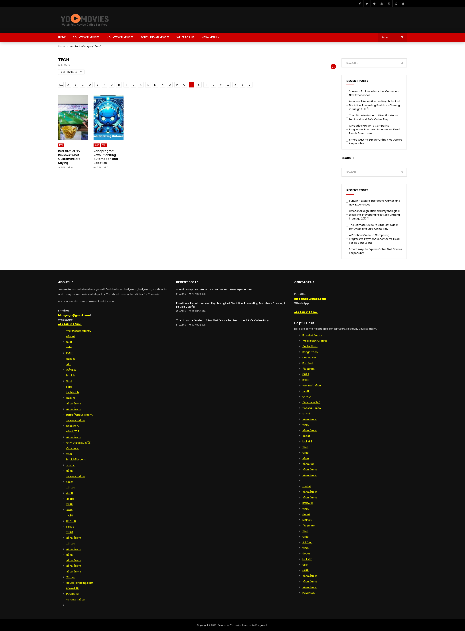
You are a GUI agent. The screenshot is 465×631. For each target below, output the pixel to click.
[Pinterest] (374, 3)
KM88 (69, 353)
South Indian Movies (155, 37)
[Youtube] (381, 3)
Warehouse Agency (78, 331)
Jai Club (307, 542)
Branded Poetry (312, 335)
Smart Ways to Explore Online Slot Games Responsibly (375, 141)
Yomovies (235, 625)
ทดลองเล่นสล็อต (75, 420)
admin (182, 293)
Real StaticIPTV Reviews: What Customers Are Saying (69, 157)
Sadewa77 (73, 426)
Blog (96, 145)
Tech (61, 145)
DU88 (305, 374)
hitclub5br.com (76, 459)
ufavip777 (72, 431)
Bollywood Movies (86, 37)
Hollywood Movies (120, 37)
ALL (61, 85)
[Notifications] (403, 3)
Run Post (307, 363)
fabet (69, 482)
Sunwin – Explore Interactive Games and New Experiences (374, 93)
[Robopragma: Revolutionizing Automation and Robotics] (109, 117)
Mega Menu (209, 37)
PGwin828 (72, 588)
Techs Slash (310, 346)
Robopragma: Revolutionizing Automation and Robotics (106, 157)
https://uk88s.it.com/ (80, 415)
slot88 (70, 527)
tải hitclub (72, 392)
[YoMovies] (84, 20)
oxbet (70, 347)
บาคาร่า (307, 413)
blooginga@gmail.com (74, 315)
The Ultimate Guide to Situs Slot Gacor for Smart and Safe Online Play (373, 117)
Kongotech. (261, 625)
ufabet (70, 336)
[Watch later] (396, 3)
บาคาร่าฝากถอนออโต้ (78, 443)
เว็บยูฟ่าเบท (308, 369)
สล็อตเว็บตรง (73, 403)
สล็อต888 (308, 464)
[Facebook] (359, 3)
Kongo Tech (310, 352)
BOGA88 (307, 503)
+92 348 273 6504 (70, 324)
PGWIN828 (309, 593)
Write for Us (185, 37)
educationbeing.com (79, 583)
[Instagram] (388, 3)
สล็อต (69, 471)
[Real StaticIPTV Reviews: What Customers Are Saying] (73, 117)
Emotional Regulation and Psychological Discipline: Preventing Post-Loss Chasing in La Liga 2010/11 (374, 105)
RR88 (305, 380)
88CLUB (71, 521)
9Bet (69, 342)
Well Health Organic (314, 341)
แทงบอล (71, 359)
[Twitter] (367, 3)
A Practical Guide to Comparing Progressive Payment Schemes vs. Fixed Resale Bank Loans (374, 129)
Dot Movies (309, 357)
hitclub (70, 375)
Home (62, 37)
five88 (306, 391)
